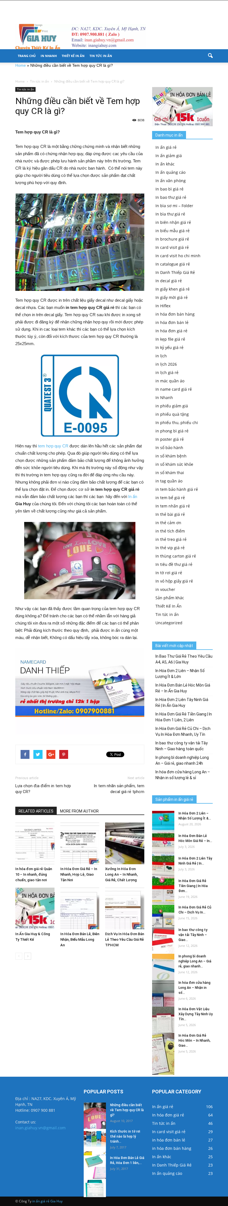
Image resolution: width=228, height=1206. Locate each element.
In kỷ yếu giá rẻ (169, 347)
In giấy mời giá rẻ (171, 297)
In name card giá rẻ (173, 389)
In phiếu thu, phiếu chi (176, 422)
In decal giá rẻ (168, 280)
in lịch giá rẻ (167, 372)
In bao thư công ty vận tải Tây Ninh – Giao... (193, 935)
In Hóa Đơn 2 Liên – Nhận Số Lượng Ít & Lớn (180, 673)
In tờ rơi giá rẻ (168, 572)
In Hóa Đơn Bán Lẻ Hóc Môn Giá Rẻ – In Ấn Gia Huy (182, 688)
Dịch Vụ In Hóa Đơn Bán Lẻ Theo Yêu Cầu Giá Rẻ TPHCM (124, 939)
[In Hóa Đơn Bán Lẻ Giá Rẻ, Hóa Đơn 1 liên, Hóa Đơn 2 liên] (95, 1176)
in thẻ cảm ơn (168, 522)
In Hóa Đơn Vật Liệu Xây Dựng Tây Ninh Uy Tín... (196, 1014)
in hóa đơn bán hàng (175, 314)
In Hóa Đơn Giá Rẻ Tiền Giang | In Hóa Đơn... (193, 886)
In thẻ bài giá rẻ (170, 514)
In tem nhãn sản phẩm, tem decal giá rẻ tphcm (119, 788)
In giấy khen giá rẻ (172, 289)
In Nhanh (49, 56)
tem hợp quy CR (53, 446)
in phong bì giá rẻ (172, 431)
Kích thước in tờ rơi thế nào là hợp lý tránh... (125, 1136)
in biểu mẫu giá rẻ (172, 230)
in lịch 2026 (166, 364)
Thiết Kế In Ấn (73, 56)
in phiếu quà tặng (172, 414)
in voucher (165, 589)
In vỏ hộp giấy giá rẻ (174, 581)
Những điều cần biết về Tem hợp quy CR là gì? (127, 1110)
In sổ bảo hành (169, 447)
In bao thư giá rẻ (170, 197)
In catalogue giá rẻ (172, 264)
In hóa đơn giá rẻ (171, 330)
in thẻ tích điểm (170, 531)
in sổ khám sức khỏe (174, 464)
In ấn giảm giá (168, 155)
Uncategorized (168, 622)
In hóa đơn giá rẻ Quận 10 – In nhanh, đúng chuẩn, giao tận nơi (33, 874)
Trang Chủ (27, 56)
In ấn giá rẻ (166, 147)
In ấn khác (165, 164)
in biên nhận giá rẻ (173, 222)
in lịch (161, 355)
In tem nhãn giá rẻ (172, 506)
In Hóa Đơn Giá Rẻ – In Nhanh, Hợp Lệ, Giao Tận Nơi (78, 874)
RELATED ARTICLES (36, 811)
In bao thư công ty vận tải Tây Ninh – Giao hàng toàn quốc (181, 746)
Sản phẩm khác (169, 597)
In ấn (132, 496)
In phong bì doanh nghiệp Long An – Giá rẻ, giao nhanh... (195, 961)
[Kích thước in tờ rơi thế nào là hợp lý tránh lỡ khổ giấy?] (95, 1150)
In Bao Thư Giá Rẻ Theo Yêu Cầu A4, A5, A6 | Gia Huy (183, 659)
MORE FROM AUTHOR (79, 811)
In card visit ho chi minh (177, 255)
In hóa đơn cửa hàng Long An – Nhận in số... (194, 988)
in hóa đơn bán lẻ (172, 322)
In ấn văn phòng (170, 180)
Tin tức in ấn (101, 56)
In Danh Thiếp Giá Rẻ (175, 272)
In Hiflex (162, 305)
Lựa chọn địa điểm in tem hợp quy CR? (43, 788)
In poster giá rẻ (169, 439)
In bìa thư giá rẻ (170, 214)
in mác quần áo (169, 380)
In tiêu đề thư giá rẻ (173, 564)
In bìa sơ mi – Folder (174, 205)
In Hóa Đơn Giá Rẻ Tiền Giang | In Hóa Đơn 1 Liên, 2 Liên (183, 717)
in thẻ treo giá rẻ (171, 539)
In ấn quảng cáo (170, 172)
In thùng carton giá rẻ (175, 556)
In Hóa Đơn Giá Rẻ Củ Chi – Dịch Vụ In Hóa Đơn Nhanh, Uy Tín (182, 731)
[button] (210, 56)
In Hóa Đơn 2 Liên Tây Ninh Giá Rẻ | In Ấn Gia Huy (181, 702)
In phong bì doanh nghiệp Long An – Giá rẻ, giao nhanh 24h (182, 760)
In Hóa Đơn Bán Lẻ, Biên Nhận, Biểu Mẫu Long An (79, 939)
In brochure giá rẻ (172, 239)
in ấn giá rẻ (40, 1201)
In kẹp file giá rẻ (170, 339)
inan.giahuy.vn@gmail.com (40, 1127)
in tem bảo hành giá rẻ (176, 489)
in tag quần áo (168, 481)
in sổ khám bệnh (171, 456)
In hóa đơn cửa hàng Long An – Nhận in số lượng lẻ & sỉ (182, 775)
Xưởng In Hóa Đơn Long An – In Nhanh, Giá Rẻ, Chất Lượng (121, 874)
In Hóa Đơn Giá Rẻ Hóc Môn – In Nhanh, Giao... (194, 1040)
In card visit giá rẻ (172, 247)
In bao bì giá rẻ (169, 189)
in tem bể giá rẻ (170, 497)
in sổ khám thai (169, 472)
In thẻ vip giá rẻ (170, 547)
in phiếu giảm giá (171, 405)
